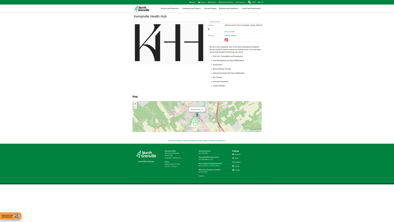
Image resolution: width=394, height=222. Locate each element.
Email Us (201, 176)
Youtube (237, 170)
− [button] (135, 107)
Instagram (237, 162)
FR (262, 2)
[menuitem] (192, 2)
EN (259, 2)
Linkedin (236, 166)
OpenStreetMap (251, 131)
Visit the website (230, 35)
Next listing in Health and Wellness (212, 141)
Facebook (237, 154)
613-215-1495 (229, 32)
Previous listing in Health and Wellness (183, 141)
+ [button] (135, 104)
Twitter (236, 158)
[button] (251, 2)
